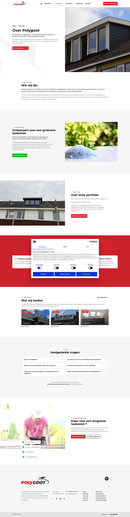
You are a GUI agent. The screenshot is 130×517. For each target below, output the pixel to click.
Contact (87, 3)
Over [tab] (87, 246)
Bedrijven (79, 3)
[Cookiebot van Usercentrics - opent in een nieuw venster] (90, 242)
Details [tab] (65, 246)
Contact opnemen (94, 436)
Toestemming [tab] (42, 247)
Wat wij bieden (19, 48)
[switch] (56, 268)
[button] (19, 3)
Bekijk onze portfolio (79, 216)
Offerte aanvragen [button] (110, 3)
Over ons (85, 496)
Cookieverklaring (101, 496)
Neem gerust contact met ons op (58, 384)
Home (14, 26)
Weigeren (43, 274)
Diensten (47, 3)
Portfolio (69, 3)
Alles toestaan (86, 274)
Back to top (107, 479)
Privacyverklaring (101, 498)
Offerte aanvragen (78, 436)
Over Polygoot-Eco (20, 155)
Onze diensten (102, 297)
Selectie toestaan (65, 274)
